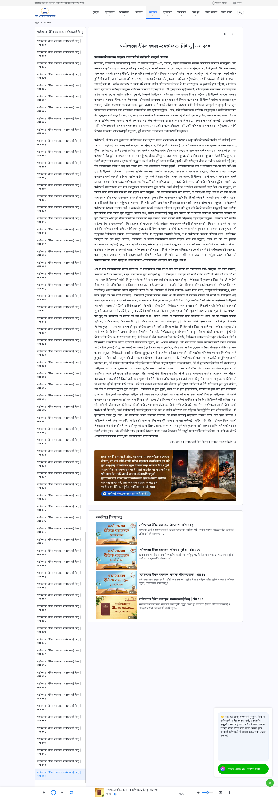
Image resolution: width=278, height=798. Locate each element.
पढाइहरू (153, 12)
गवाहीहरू (181, 12)
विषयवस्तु (100, 34)
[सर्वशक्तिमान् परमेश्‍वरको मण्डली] (45, 12)
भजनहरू (139, 12)
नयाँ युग (195, 12)
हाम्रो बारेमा (226, 12)
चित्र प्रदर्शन (211, 12)
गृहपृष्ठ (96, 12)
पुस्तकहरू (110, 12)
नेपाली (239, 2)
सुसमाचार (167, 12)
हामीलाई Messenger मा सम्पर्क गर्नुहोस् (244, 768)
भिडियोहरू (124, 12)
